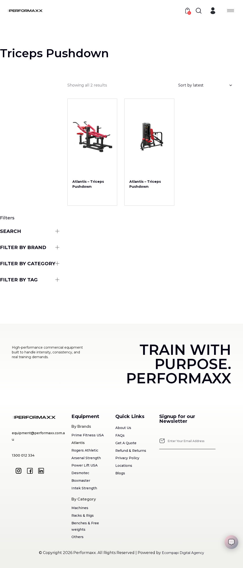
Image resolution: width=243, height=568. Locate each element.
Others (77, 537)
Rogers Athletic (84, 450)
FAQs (120, 435)
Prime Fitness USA (87, 435)
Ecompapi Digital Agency (183, 553)
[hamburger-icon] (230, 10)
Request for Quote (92, 168)
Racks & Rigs (82, 515)
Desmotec (80, 473)
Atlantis (78, 443)
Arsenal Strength (86, 458)
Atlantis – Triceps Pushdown (88, 184)
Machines (79, 508)
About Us (123, 428)
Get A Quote (125, 443)
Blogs (120, 473)
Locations (123, 465)
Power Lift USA (84, 465)
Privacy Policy (127, 458)
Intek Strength (84, 488)
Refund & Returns (130, 450)
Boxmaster (80, 480)
